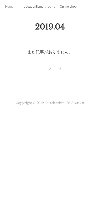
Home (9, 6)
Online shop (68, 6)
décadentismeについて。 (39, 6)
